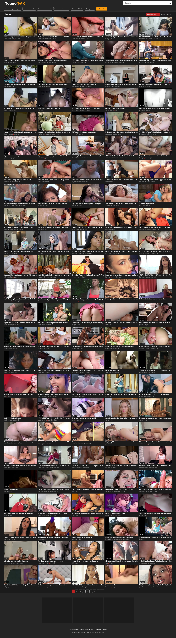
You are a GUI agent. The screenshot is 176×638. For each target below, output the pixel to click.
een (5, 86)
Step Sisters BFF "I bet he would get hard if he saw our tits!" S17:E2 (20, 585)
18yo (73, 182)
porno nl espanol (9, 39)
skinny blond (143, 444)
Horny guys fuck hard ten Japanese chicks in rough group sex (121, 299)
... (98, 591)
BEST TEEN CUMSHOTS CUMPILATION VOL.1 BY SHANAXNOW (121, 489)
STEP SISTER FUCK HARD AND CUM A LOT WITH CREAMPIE (155, 251)
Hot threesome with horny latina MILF (84, 418)
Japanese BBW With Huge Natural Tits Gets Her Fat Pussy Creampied (54, 156)
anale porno (143, 563)
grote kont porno (13, 468)
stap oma (7, 444)
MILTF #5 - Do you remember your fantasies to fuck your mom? (20, 513)
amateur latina (85, 158)
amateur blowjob (20, 205)
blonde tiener (143, 134)
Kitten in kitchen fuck (112, 370)
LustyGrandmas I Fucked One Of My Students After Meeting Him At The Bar (54, 203)
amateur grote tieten (52, 134)
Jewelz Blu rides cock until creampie (84, 84)
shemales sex (116, 277)
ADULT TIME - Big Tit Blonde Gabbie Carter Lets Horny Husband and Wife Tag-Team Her (121, 156)
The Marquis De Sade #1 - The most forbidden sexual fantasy (155, 370)
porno (117, 348)
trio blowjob (41, 277)
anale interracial (77, 468)
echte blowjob (14, 420)
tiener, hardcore (77, 587)
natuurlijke (82, 301)
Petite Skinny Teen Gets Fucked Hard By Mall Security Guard (20, 346)
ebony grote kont (152, 587)
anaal (39, 86)
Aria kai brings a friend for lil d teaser (16, 561)
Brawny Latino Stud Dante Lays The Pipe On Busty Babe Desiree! (54, 370)
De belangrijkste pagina (12, 9)
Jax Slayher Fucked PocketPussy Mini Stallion (19, 227)
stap (78, 324)
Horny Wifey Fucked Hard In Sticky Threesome (53, 537)
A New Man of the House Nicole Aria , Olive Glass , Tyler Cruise (54, 466)
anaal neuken (143, 301)
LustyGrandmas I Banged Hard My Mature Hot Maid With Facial (121, 394)
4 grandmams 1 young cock (13, 156)
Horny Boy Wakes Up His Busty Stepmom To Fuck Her (88, 275)
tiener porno (143, 491)
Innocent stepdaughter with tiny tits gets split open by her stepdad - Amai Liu (155, 418)
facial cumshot (42, 420)
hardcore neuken (153, 229)
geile (11, 515)
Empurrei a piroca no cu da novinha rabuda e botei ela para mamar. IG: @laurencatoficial (155, 394)
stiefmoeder (79, 134)
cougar (149, 86)
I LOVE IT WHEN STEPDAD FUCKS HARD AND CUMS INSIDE (155, 346)
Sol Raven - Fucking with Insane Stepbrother (52, 585)
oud (46, 229)
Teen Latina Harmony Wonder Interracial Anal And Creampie (54, 442)
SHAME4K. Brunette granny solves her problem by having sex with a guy (54, 227)
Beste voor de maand (61, 9)
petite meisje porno (10, 324)
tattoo (40, 253)
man (73, 515)
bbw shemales (110, 348)
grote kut (108, 253)
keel (82, 348)
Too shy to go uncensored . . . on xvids (50, 561)
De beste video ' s (29, 9)
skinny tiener (8, 348)
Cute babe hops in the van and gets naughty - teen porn (155, 489)
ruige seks (77, 539)
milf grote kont (8, 277)
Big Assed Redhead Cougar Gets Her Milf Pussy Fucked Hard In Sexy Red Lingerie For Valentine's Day (20, 275)
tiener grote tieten (43, 468)
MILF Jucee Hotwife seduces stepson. (84, 132)
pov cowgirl (148, 158)
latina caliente (143, 39)
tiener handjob (110, 491)
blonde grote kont (9, 563)
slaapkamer (15, 253)
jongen (8, 587)
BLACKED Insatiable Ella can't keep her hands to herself (54, 275)
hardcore (108, 62)
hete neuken (52, 39)
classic (153, 372)
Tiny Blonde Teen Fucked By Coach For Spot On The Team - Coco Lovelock (155, 132)
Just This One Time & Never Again (49, 108)
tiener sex (18, 39)
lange (141, 539)
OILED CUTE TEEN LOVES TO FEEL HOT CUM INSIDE (88, 108)
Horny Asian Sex (110, 585)
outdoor (40, 324)
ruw (106, 229)
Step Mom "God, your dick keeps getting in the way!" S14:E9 (54, 180)
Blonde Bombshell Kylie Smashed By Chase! (52, 513)
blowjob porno (42, 587)
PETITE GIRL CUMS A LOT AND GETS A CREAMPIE (53, 37)
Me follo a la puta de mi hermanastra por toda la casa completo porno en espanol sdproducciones (20, 37)
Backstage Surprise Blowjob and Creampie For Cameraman (121, 275)
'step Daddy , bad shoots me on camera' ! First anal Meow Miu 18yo (88, 180)
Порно (9, 3)
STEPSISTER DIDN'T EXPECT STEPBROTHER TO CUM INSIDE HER (88, 227)
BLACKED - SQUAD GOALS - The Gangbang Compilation (88, 466)
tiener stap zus (8, 134)
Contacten (98, 629)
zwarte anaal (109, 372)
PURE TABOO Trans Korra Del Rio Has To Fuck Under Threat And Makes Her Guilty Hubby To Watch (54, 418)
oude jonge (11, 158)
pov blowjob (75, 86)
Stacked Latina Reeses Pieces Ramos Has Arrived (20, 394)
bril (5, 587)
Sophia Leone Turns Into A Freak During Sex (153, 156)
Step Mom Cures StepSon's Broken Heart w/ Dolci (54, 132)
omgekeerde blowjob (51, 301)
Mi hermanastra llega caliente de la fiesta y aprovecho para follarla (20, 108)
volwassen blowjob (155, 301)
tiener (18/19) (109, 110)
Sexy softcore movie (11, 489)
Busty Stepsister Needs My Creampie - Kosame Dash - (88, 489)
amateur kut (42, 348)
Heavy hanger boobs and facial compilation (86, 442)
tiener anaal (7, 182)
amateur (142, 110)
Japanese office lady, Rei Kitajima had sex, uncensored (121, 60)
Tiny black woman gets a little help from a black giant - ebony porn (20, 84)
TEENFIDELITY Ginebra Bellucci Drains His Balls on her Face (88, 585)
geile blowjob (46, 86)
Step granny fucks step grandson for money (18, 442)
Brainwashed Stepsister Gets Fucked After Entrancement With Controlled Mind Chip (155, 466)
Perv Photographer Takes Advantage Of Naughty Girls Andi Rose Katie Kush (54, 299)
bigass (116, 372)
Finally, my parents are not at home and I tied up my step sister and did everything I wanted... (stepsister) (54, 489)
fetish (111, 563)
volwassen (142, 62)
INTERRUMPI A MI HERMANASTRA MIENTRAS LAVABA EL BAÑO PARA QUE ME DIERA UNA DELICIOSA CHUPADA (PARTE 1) (155, 37)
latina (73, 420)
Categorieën (90, 9)
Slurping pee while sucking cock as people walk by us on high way (121, 561)
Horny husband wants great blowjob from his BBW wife (88, 513)
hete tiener (7, 62)
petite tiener (16, 182)
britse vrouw (151, 182)
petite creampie (120, 491)
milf (73, 134)
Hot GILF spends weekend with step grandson (19, 251)
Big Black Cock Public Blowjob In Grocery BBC (87, 203)
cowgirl (74, 324)
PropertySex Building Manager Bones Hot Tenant (20, 537)
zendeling (75, 396)
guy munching (152, 277)
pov (39, 110)
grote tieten (46, 253)
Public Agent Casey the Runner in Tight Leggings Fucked (88, 299)
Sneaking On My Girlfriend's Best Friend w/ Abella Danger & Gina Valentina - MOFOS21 (88, 156)
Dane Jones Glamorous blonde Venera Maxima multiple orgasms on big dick (121, 251)
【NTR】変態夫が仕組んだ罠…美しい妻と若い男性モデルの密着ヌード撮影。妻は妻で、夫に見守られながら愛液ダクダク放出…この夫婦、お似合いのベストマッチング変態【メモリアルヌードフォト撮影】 (155, 275)
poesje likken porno (118, 62)
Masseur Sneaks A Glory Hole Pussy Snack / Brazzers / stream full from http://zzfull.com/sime (121, 323)
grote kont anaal (149, 396)
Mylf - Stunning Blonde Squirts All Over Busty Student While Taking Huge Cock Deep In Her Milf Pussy (20, 299)
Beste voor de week (44, 9)
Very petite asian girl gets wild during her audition (20, 203)
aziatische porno (9, 205)
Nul (116, 110)
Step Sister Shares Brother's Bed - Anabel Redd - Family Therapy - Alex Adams (155, 513)
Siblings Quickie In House (12, 418)
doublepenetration (123, 539)
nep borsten (41, 134)
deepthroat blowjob (111, 158)
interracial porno (43, 62)
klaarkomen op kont (81, 182)
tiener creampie (43, 39)
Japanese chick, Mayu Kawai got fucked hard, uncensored (54, 60)
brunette (74, 253)
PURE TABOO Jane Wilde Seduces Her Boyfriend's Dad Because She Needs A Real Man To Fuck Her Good (155, 323)
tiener (6, 110)
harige (146, 324)
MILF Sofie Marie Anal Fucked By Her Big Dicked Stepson (88, 394)
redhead (83, 277)
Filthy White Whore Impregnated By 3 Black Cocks (54, 84)
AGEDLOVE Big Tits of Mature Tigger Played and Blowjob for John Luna (155, 180)
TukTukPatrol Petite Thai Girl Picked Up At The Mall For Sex (121, 180)
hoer (112, 39)
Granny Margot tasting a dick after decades (119, 346)
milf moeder (76, 277)
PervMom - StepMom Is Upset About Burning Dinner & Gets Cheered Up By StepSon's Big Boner (155, 84)
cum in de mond (51, 277)
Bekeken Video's (77, 9)
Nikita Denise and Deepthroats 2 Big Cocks (119, 537)
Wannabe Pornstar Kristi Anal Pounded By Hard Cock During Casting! (155, 442)
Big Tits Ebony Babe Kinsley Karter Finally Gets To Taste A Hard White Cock (155, 585)
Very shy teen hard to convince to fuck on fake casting (155, 227)
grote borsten (115, 86)
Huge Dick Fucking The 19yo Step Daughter (18, 180)
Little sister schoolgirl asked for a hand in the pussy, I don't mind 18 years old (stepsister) (121, 132)
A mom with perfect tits (147, 203)
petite (141, 324)
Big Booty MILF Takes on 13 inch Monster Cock (120, 442)
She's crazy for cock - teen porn (115, 108)
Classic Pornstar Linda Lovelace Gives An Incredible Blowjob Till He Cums (20, 370)
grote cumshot (48, 324)
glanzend (83, 62)
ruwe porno (151, 563)
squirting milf (8, 301)
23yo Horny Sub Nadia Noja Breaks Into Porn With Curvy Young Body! (20, 323)
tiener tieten (8, 229)
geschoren (52, 62)
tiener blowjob (76, 229)
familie (141, 468)
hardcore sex (143, 277)
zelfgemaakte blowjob (85, 253)
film (5, 491)
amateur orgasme (86, 86)
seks (140, 205)
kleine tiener (152, 134)
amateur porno (154, 39)
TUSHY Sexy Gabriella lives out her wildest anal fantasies (121, 203)
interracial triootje (111, 539)
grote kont (41, 158)
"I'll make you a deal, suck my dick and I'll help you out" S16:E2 (88, 323)
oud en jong (150, 62)
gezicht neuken (123, 158)
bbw (46, 205)
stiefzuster (109, 134)
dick (42, 110)
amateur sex (12, 110)
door (106, 563)
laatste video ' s (166, 14)
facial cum (108, 205)
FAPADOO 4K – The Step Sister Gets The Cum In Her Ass (20, 60)
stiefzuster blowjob (150, 468)
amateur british (86, 444)
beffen (13, 539)
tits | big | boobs (52, 396)
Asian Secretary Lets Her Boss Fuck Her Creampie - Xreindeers (121, 227)
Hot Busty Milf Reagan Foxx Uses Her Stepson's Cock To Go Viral (121, 84)
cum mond (45, 182)
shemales (108, 182)
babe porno (10, 86)
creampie (84, 229)
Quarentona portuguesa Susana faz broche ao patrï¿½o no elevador (155, 108)
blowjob (107, 39)
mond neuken (52, 420)
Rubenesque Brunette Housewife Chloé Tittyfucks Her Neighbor (20, 466)
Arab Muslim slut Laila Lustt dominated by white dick (54, 251)
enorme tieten (42, 396)
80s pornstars (12, 372)
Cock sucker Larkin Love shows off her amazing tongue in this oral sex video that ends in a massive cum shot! (54, 394)
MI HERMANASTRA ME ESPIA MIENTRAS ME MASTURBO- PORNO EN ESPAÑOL (88, 251)
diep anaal (116, 205)
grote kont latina (47, 444)
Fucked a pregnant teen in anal (82, 537)
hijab (76, 515)
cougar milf (143, 86)
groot (5, 158)
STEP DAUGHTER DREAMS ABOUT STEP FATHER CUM (88, 370)
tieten (141, 420)
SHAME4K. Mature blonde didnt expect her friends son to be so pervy (155, 60)
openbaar (75, 205)
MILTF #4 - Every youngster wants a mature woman (54, 323)
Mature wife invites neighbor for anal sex (152, 299)
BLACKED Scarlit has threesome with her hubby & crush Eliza (88, 346)
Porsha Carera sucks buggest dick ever (85, 561)
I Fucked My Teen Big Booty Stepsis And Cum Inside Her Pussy (20, 132)
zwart (80, 205)
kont (110, 444)
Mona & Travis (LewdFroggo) (115, 513)
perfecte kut (117, 134)
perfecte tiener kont (51, 491)
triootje (107, 468)
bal (112, 420)
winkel (15, 348)
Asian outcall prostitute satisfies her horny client (121, 37)
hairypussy (115, 587)
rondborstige (76, 62)
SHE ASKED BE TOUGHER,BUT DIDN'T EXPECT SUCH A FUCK (88, 37)
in (106, 301)
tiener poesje (143, 229)
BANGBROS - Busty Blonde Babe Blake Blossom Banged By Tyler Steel (88, 60)
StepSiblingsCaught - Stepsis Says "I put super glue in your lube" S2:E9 (121, 418)
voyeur (148, 110)
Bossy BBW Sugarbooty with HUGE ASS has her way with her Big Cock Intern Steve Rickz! (54, 346)
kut (111, 324)
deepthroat (109, 515)
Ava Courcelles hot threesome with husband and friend (121, 466)
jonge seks (115, 253)
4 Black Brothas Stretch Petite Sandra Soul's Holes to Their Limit (155, 561)
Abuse (105, 629)
